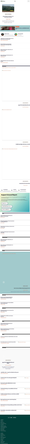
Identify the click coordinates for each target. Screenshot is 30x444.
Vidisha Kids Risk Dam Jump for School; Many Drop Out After (8, 80)
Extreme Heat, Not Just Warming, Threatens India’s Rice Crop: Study (10, 246)
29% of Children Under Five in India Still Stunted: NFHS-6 (8, 361)
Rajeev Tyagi (25, 41)
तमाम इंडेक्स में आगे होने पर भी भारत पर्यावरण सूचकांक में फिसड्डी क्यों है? (9, 397)
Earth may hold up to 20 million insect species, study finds (7, 336)
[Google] (15, 437)
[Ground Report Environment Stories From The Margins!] (3, 2)
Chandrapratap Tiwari (5, 363)
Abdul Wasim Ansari (4, 60)
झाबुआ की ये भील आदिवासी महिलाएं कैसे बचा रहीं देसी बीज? (8, 383)
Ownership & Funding (3, 443)
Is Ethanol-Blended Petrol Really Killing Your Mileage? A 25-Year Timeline (10, 235)
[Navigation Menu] (28, 1)
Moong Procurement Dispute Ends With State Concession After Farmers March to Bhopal (7, 317)
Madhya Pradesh (25, 37)
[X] (12, 437)
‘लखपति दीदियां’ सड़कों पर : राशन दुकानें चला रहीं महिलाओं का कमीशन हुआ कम (10, 392)
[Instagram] (9, 437)
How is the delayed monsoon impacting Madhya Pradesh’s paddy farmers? (7, 323)
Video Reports (25, 122)
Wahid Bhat (3, 65)
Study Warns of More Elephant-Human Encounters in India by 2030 (9, 251)
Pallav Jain (25, 205)
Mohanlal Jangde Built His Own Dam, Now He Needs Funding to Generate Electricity (7, 349)
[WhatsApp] (8, 437)
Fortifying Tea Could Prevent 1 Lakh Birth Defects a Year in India (9, 356)
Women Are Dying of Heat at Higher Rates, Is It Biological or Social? (9, 69)
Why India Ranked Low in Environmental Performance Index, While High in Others (9, 64)
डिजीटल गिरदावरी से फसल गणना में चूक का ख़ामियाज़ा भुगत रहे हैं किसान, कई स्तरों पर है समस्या (11, 424)
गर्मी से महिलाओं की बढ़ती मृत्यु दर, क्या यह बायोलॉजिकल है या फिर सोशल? (9, 408)
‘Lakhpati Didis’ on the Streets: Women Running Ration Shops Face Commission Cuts (9, 59)
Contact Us (2, 441)
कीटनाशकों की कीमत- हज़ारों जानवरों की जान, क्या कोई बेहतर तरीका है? (8, 430)
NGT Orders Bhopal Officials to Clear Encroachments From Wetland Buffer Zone (11, 240)
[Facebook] (14, 437)
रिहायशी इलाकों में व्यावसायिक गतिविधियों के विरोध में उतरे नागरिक (8, 403)
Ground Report (3, 337)
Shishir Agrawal (25, 166)
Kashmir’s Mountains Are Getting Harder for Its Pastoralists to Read (7, 265)
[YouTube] (11, 437)
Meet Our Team (2, 442)
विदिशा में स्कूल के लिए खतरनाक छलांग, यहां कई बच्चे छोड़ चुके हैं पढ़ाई (8, 419)
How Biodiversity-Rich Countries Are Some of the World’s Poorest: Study (7, 330)
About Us (2, 440)
